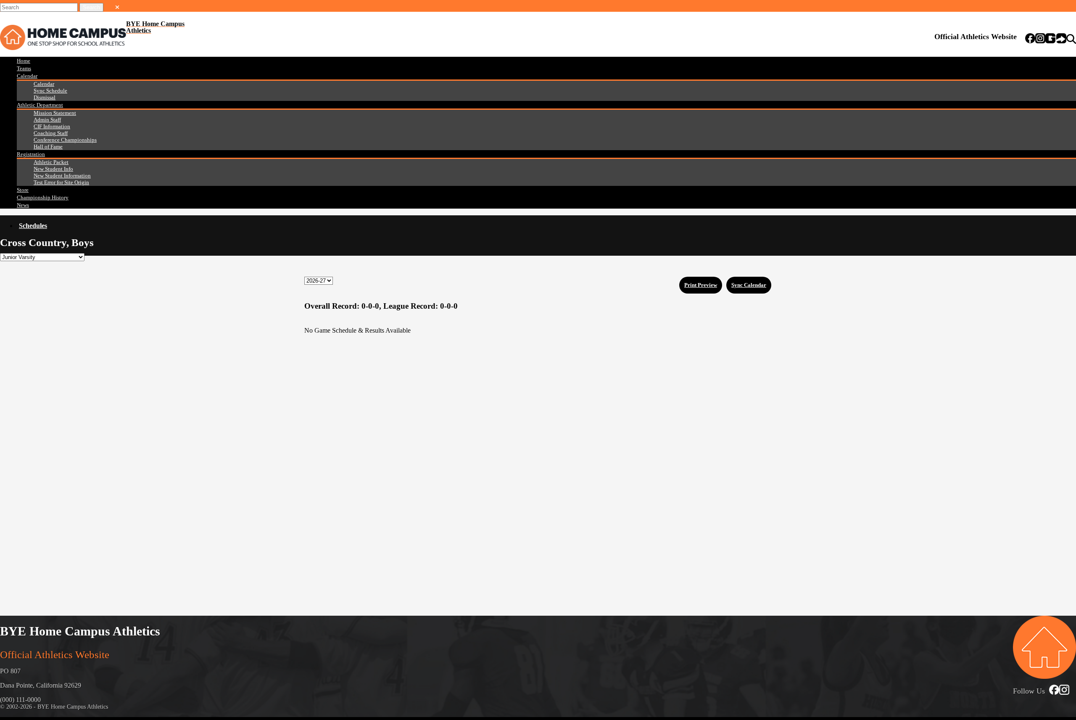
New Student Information (62, 175)
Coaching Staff (51, 133)
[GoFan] (1055, 39)
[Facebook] (1030, 39)
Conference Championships (65, 140)
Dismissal (44, 97)
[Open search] (1071, 39)
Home (23, 61)
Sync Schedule (50, 90)
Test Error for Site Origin (61, 182)
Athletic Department (40, 105)
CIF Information (52, 126)
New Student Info (53, 169)
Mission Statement (55, 113)
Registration (31, 154)
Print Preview (700, 285)
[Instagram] (1040, 39)
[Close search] (117, 5)
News (23, 205)
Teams (24, 68)
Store (23, 190)
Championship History (43, 197)
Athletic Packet (51, 162)
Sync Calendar (748, 285)
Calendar (27, 76)
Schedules (33, 225)
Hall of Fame (48, 146)
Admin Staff (47, 119)
